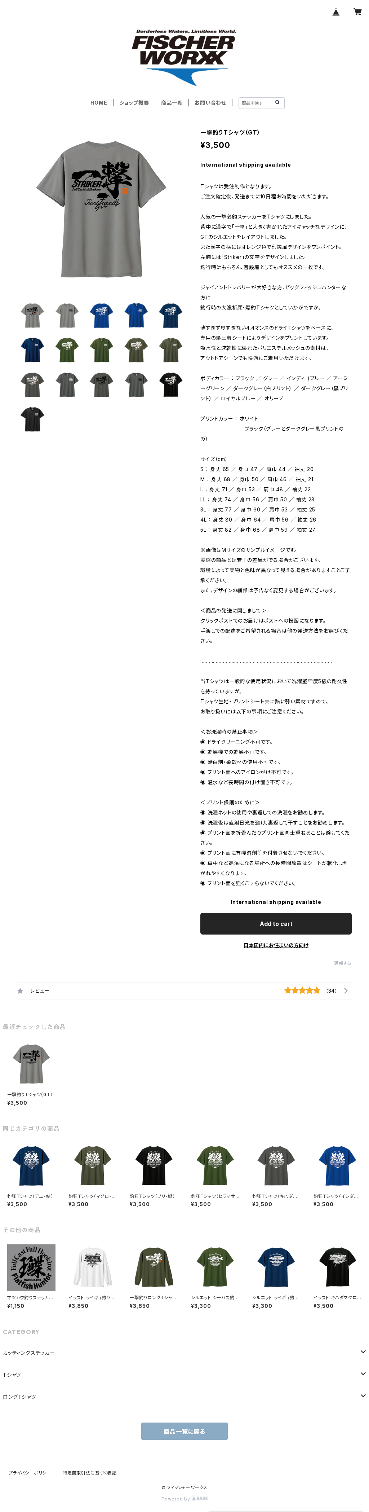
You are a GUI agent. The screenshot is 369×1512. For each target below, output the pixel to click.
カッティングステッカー (29, 1353)
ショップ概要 (134, 103)
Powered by (176, 1499)
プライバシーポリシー (30, 1473)
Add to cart (276, 923)
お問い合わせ (210, 103)
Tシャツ (12, 1375)
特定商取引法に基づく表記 (90, 1473)
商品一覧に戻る (184, 1431)
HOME (98, 103)
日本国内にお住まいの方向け (276, 945)
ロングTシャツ (19, 1397)
